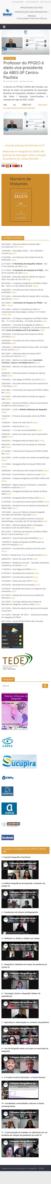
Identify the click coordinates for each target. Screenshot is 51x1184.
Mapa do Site (45, 2)
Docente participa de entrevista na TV (24, 145)
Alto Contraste (31, 2)
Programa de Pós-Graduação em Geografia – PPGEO (32, 11)
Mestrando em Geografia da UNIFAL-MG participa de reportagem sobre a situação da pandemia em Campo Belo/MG (24, 155)
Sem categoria (10, 58)
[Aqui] (21, 247)
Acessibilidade (18, 2)
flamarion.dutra (28, 81)
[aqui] (44, 321)
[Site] (42, 330)
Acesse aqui (6, 314)
